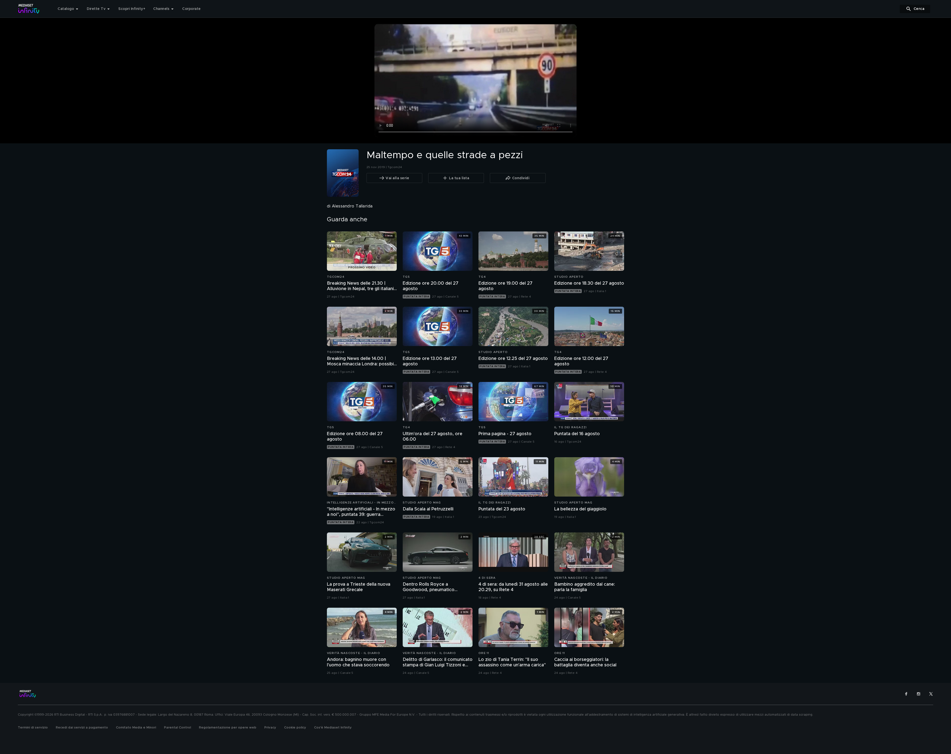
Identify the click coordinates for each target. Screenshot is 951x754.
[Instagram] (918, 694)
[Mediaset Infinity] (29, 9)
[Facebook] (906, 694)
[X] (931, 694)
